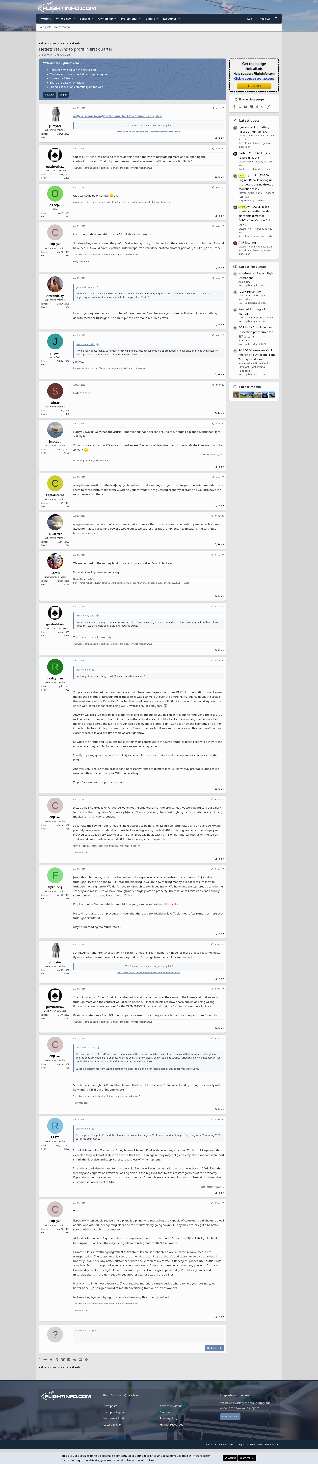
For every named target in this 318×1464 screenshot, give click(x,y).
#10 (217, 515)
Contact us (211, 1444)
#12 (217, 606)
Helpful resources (171, 1424)
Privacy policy (242, 1444)
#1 (217, 108)
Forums (46, 18)
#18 (217, 1038)
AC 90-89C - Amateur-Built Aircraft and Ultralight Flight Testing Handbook (256, 354)
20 (223, 108)
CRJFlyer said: (83, 669)
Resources (169, 18)
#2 (217, 148)
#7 (217, 384)
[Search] (276, 19)
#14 (217, 799)
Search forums (62, 27)
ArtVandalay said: (85, 344)
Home (260, 1444)
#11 (217, 554)
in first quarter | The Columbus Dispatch (117, 116)
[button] (74, 19)
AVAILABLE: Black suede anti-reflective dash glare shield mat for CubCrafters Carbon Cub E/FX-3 (255, 216)
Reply (221, 137)
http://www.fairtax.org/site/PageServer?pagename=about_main (148, 131)
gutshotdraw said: (86, 287)
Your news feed (114, 1418)
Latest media (250, 386)
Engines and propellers (251, 200)
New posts (45, 27)
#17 (217, 989)
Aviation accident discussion (254, 169)
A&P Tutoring (247, 242)
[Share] (213, 108)
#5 (217, 277)
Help (252, 1444)
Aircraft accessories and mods (255, 236)
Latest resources (252, 266)
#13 (217, 660)
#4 (217, 226)
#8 (217, 423)
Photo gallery (168, 1418)
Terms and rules (225, 1444)
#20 (217, 1203)
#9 (217, 477)
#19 (217, 1119)
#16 (217, 944)
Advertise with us (171, 1406)
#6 (217, 335)
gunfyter (47, 54)
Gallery (150, 18)
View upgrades (230, 1416)
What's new (64, 18)
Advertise (269, 1444)
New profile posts (115, 1412)
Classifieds (167, 1412)
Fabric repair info (249, 291)
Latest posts (249, 120)
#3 (217, 187)
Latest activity (113, 1424)
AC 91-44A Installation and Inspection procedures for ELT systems (255, 331)
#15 (217, 869)
